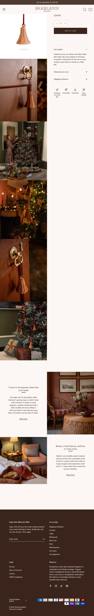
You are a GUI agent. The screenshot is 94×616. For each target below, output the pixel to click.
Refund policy (54, 547)
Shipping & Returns (61, 79)
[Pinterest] (67, 586)
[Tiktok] (61, 586)
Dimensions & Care (61, 72)
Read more (23, 419)
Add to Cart (70, 31)
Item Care (53, 540)
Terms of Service (15, 570)
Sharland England (20, 607)
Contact (52, 530)
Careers (12, 574)
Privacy (12, 567)
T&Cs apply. (26, 532)
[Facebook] (50, 586)
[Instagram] (56, 586)
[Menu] (4, 9)
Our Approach (54, 554)
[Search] (84, 9)
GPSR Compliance (16, 577)
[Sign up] (43, 539)
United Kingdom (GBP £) (14, 600)
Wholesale (53, 537)
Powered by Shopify (15, 609)
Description (58, 49)
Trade (51, 534)
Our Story (53, 551)
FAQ (51, 544)
